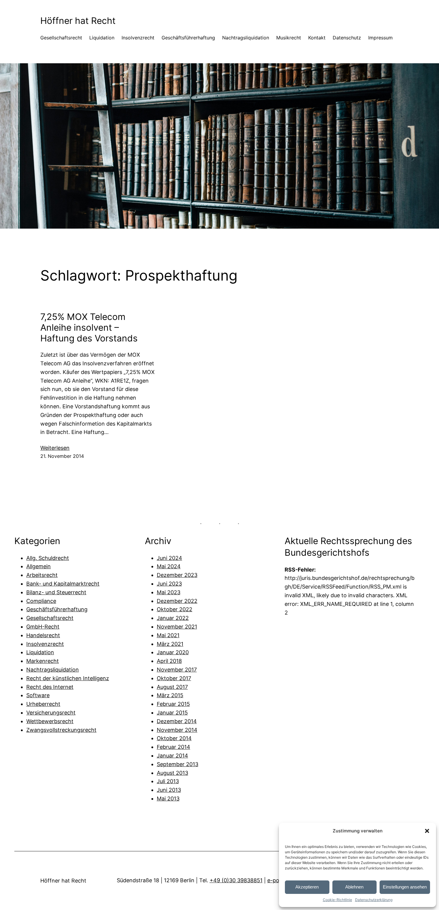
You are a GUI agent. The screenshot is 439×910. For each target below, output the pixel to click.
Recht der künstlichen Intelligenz (67, 678)
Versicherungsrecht (51, 712)
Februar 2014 (173, 747)
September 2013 (177, 764)
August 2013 (172, 773)
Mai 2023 (168, 592)
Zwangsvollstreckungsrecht (61, 730)
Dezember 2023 (177, 575)
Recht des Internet (49, 687)
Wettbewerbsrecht (49, 721)
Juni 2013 (169, 790)
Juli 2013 (168, 781)
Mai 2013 (168, 798)
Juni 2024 (169, 558)
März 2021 (170, 644)
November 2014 (177, 730)
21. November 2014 (62, 456)
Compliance (41, 601)
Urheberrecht (43, 704)
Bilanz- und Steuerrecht (56, 592)
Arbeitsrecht (42, 575)
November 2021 (177, 626)
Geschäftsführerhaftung (57, 609)
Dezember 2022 (177, 601)
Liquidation (40, 652)
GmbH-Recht (42, 626)
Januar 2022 (173, 618)
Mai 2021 (168, 635)
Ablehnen (354, 886)
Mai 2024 (169, 566)
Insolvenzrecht (45, 644)
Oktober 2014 (174, 738)
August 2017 (172, 687)
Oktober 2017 (174, 678)
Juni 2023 (169, 584)
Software (38, 695)
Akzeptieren (307, 886)
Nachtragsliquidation (52, 669)
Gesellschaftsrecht (49, 618)
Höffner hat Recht (78, 20)
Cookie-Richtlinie (337, 899)
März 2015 (170, 695)
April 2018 (169, 661)
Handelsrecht (43, 635)
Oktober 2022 (174, 609)
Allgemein (38, 566)
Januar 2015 (172, 712)
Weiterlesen (55, 448)
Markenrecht (42, 661)
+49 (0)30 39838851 (236, 880)
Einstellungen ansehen (405, 886)
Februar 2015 (173, 704)
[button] (427, 831)
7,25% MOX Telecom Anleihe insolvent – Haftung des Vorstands (89, 327)
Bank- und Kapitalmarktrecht (62, 584)
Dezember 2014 (177, 721)
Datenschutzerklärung (373, 899)
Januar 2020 (173, 652)
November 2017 (177, 669)
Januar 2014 (172, 755)
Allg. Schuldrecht (47, 558)
